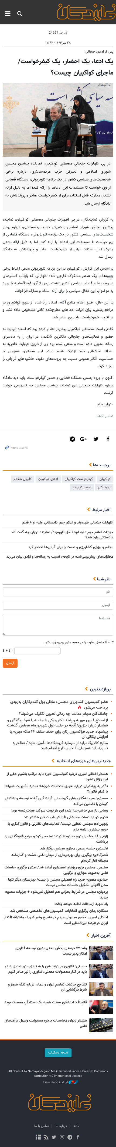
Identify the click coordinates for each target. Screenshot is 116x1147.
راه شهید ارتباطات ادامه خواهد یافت (81, 904)
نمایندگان (104, 487)
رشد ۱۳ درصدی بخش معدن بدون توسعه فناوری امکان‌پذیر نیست (51, 951)
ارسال (10, 663)
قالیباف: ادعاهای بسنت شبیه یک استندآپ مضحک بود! (46, 1003)
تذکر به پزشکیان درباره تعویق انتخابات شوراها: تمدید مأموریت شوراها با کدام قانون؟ (56, 789)
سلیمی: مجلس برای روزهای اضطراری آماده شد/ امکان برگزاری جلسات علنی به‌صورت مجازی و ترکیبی (56, 870)
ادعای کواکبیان (48, 479)
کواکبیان (105, 479)
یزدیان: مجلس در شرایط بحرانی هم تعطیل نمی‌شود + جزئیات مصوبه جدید (56, 895)
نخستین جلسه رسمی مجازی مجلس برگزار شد (74, 849)
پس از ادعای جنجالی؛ (98, 51)
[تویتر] (54, 1138)
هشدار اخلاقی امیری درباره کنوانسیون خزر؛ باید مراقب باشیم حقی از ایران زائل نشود (57, 777)
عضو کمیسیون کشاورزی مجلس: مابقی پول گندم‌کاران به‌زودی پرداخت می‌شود (59, 705)
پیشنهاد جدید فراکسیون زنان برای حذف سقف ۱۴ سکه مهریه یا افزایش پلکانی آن (59, 734)
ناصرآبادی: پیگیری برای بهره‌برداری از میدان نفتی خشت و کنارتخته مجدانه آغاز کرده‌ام (59, 858)
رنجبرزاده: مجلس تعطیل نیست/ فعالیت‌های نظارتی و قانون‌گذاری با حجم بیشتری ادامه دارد (58, 827)
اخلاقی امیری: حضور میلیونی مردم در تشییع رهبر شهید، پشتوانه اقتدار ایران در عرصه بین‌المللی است (56, 920)
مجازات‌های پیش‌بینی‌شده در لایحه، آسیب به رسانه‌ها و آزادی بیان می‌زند (59, 557)
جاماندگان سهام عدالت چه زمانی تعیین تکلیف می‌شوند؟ (63, 714)
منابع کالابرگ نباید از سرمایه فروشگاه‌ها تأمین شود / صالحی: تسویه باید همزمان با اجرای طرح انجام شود (60, 745)
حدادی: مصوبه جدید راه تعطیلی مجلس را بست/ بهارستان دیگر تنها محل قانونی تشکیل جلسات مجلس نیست (58, 882)
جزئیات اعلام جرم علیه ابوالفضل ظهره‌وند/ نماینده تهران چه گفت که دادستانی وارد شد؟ (62, 535)
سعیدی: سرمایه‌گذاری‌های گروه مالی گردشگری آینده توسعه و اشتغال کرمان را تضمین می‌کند (56, 801)
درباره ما (61, 1126)
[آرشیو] (38, 1138)
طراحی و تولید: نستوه (56, 1082)
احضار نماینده (82, 487)
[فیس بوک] (77, 1138)
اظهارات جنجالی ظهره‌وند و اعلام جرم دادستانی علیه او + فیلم (67, 523)
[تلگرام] (69, 1138)
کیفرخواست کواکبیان (79, 479)
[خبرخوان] (46, 1138)
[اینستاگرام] (62, 1138)
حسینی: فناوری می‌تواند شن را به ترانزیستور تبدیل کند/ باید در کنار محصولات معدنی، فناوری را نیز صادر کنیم (46, 969)
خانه (76, 1126)
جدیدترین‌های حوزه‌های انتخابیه (84, 761)
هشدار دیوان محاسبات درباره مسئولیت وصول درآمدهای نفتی (46, 1023)
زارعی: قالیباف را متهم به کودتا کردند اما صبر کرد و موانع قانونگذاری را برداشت (56, 839)
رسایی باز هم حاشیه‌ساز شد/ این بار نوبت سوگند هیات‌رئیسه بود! (59, 811)
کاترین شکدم (22, 479)
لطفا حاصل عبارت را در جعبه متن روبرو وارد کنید (78, 642)
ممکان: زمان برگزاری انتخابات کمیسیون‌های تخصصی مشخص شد (59, 911)
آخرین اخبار (101, 935)
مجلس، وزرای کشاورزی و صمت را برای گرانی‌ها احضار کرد (70, 547)
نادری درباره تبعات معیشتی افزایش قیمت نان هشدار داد (66, 817)
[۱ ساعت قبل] (101, 953)
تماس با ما (41, 1126)
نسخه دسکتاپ (58, 1052)
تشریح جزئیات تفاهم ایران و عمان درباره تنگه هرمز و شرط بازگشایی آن (47, 987)
